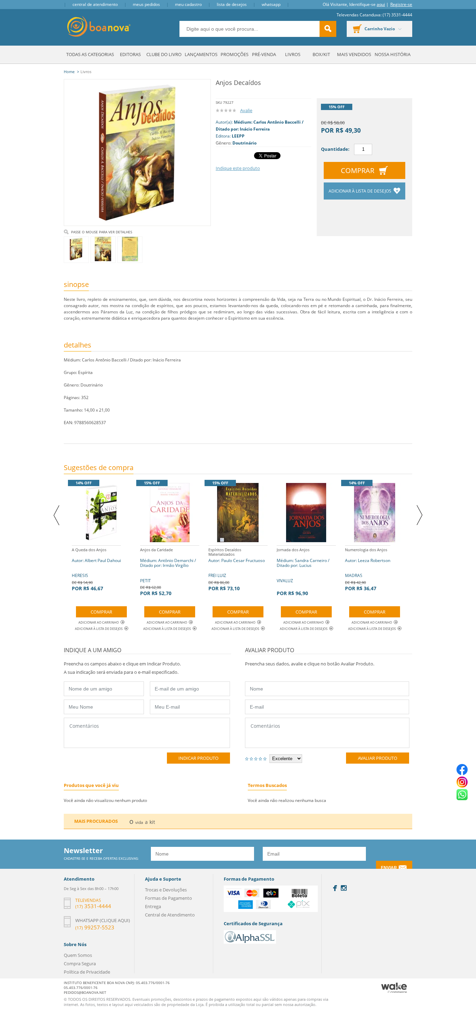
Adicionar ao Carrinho (98, 622)
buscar (328, 29)
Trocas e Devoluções (166, 890)
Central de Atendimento (95, 4)
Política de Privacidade (87, 972)
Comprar (357, 170)
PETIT (168, 571)
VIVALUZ (303, 571)
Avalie (246, 110)
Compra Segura (80, 963)
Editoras (130, 54)
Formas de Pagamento (168, 898)
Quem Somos (78, 955)
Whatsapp (271, 4)
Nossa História (392, 54)
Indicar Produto (198, 758)
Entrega (153, 906)
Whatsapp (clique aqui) (102, 920)
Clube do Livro (164, 54)
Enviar (389, 867)
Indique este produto (238, 168)
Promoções (234, 54)
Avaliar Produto (377, 758)
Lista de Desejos (232, 4)
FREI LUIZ (236, 569)
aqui (381, 4)
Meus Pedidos (146, 4)
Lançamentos (201, 54)
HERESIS (96, 569)
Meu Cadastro (188, 4)
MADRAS (367, 569)
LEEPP (238, 136)
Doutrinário (244, 143)
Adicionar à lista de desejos (360, 191)
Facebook (335, 888)
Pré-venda (264, 54)
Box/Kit (321, 54)
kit (152, 822)
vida (139, 822)
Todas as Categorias (90, 54)
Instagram (344, 888)
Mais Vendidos (354, 54)
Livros (292, 54)
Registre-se (401, 4)
